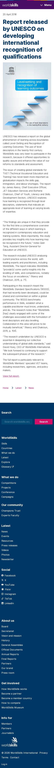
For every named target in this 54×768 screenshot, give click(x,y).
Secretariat (7, 631)
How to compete (10, 702)
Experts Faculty (10, 515)
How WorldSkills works (14, 689)
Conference (8, 492)
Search (43, 421)
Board (4, 626)
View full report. (11, 376)
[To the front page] (10, 4)
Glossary (6, 466)
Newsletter (7, 559)
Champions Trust (10, 510)
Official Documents (12, 649)
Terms (4, 757)
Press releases (9, 545)
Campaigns (7, 496)
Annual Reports (10, 654)
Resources (7, 540)
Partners (6, 663)
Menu (48, 5)
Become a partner (11, 693)
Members (6, 723)
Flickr (8, 589)
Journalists (7, 733)
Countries (6, 448)
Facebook (10, 575)
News (4, 531)
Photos (5, 554)
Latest (4, 457)
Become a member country (16, 698)
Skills (4, 443)
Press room (7, 672)
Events (5, 536)
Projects (6, 487)
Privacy (43, 752)
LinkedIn (9, 603)
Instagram (10, 594)
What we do (8, 452)
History (5, 640)
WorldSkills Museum (12, 707)
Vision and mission (11, 635)
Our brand (7, 668)
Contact (14, 757)
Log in (4, 764)
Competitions (8, 482)
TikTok (8, 598)
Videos (5, 550)
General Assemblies (12, 645)
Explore (5, 462)
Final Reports (8, 658)
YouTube (9, 584)
